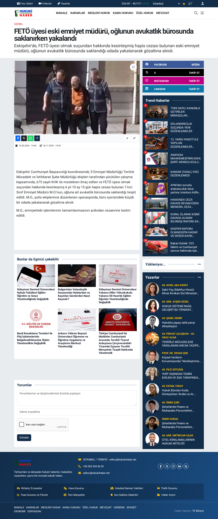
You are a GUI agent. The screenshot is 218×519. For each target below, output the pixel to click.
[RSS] (186, 466)
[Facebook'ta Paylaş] (17, 138)
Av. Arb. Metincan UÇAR (177, 435)
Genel (18, 24)
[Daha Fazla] (37, 138)
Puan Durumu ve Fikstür (34, 494)
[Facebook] (161, 466)
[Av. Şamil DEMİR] (152, 322)
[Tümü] (199, 264)
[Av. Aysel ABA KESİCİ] (152, 289)
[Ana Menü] (202, 13)
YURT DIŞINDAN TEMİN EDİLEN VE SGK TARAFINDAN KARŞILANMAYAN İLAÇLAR (181, 375)
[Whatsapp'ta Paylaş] (31, 138)
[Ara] (196, 13)
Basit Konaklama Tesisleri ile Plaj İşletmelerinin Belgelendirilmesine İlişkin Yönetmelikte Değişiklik (34, 338)
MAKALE (61, 13)
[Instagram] (173, 466)
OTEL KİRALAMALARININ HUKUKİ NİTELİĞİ (178, 441)
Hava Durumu (76, 488)
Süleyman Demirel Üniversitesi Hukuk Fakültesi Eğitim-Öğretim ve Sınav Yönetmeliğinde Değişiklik (36, 294)
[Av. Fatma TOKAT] (152, 389)
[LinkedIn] (179, 466)
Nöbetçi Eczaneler (31, 488)
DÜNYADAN (34, 511)
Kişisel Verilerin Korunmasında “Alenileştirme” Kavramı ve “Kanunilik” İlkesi (181, 359)
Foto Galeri (26, 3)
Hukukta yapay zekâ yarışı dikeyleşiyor (178, 324)
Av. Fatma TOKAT (172, 386)
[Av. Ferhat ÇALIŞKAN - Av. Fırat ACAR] (152, 338)
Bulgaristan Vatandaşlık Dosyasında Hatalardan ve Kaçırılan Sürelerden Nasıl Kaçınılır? (74, 294)
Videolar (47, 3)
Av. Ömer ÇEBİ (170, 402)
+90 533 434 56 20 (93, 466)
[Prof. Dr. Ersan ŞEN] (152, 357)
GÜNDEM (119, 507)
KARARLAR (77, 13)
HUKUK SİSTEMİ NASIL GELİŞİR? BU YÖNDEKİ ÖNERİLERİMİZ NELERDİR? (179, 308)
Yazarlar (65, 3)
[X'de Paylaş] (24, 138)
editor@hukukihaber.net (96, 473)
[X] (167, 466)
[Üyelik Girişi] (201, 3)
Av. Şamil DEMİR (172, 318)
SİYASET (131, 507)
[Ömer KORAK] (152, 422)
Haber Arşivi (168, 494)
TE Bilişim (198, 510)
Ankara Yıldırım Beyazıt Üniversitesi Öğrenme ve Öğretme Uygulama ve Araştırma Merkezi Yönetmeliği (73, 340)
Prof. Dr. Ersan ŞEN (175, 353)
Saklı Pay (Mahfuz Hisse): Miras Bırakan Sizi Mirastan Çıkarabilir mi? (179, 291)
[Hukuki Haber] (23, 13)
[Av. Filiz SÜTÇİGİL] (152, 373)
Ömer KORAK (170, 419)
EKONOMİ (19, 511)
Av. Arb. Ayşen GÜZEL (175, 301)
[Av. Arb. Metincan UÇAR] (152, 439)
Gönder (24, 437)
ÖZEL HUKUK (144, 13)
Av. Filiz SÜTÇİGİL (172, 369)
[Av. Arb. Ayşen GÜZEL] (152, 305)
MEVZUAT (162, 13)
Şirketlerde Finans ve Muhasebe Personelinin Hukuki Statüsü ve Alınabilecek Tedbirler (177, 408)
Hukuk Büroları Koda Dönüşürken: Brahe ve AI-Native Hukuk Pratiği (178, 392)
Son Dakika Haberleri (126, 494)
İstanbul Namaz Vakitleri (129, 488)
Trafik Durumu (169, 488)
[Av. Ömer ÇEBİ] (152, 406)
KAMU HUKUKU (123, 13)
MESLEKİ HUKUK (99, 13)
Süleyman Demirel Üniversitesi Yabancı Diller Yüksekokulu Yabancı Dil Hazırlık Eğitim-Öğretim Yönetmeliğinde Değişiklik (117, 296)
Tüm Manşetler (76, 494)
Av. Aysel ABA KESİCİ (175, 285)
